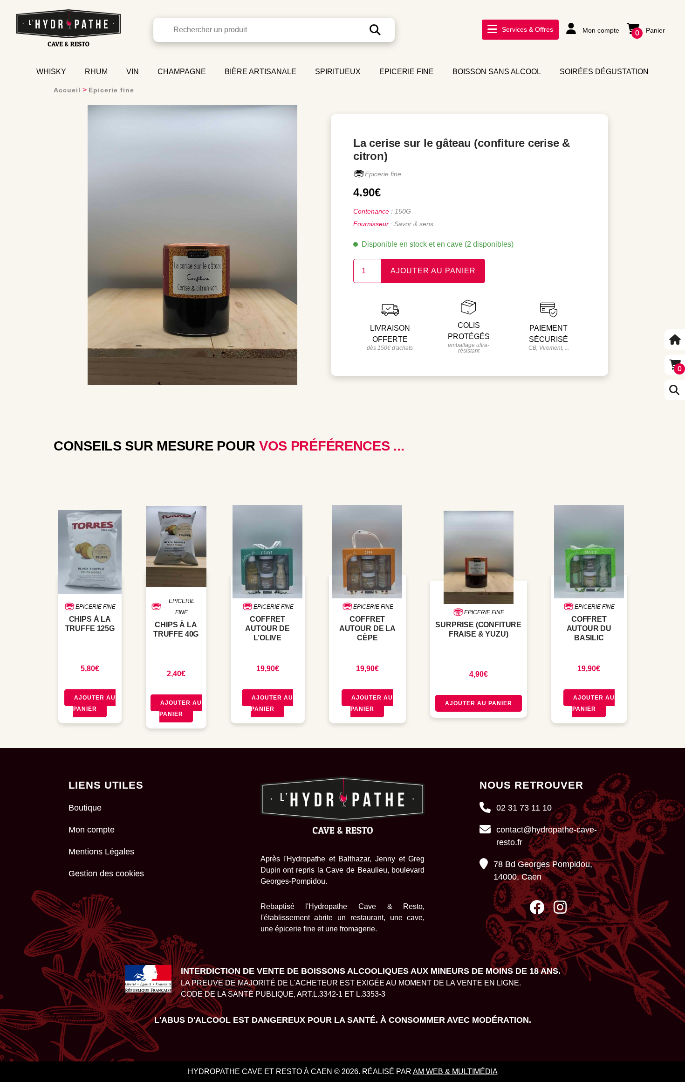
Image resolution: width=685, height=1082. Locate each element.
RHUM (96, 72)
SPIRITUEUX (338, 72)
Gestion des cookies (106, 873)
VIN (132, 72)
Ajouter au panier (433, 271)
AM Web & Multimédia (455, 1071)
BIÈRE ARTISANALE (260, 72)
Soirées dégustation (604, 72)
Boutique (85, 807)
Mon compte (600, 30)
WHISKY (51, 72)
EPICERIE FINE (406, 72)
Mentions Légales (101, 851)
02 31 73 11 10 (524, 807)
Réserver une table (551, 47)
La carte (526, 35)
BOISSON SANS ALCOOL (496, 72)
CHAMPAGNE (182, 72)
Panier (650, 30)
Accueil (67, 90)
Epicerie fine (111, 90)
